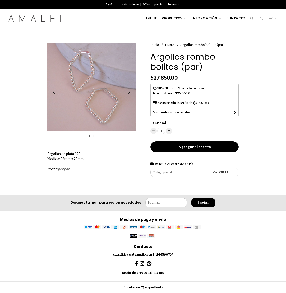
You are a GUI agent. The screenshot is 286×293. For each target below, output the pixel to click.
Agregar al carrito (194, 147)
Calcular (221, 172)
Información (204, 18)
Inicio (151, 18)
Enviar (203, 203)
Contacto (235, 18)
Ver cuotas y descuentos (172, 112)
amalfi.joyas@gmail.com (132, 254)
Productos (172, 18)
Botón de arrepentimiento (143, 273)
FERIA (170, 45)
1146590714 (164, 254)
